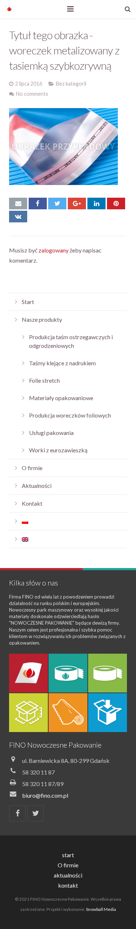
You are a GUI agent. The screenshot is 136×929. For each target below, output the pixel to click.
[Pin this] (116, 203)
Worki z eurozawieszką (58, 450)
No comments (32, 94)
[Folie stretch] (68, 712)
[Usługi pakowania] (107, 712)
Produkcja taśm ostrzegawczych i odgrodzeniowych (71, 341)
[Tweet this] (57, 203)
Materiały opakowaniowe (61, 397)
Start (28, 301)
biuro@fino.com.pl (45, 795)
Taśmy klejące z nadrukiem (62, 362)
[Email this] (18, 203)
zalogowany (53, 250)
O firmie (32, 467)
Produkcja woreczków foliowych (70, 415)
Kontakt (32, 503)
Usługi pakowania (51, 432)
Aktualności (36, 485)
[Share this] (38, 203)
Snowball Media (101, 909)
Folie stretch (44, 380)
